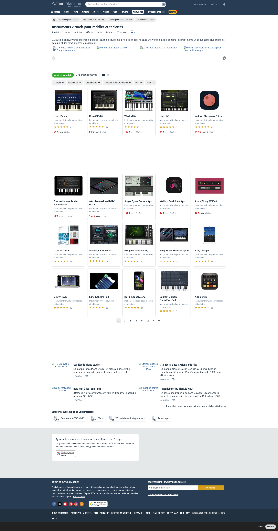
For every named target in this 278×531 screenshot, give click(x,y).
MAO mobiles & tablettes (93, 20)
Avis (99, 32)
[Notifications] (224, 4)
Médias (90, 32)
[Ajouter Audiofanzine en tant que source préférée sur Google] (66, 453)
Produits (56, 32)
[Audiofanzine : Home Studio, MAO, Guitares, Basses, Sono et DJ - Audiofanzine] (66, 4)
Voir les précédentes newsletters (163, 494)
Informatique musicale (68, 20)
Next (224, 58)
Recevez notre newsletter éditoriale (167, 482)
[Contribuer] (132, 32)
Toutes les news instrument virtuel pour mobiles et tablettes (196, 406)
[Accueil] (54, 19)
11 (148, 320)
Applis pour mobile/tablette (120, 20)
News (67, 32)
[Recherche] (164, 4)
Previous (53, 58)
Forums (110, 32)
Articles (78, 32)
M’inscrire (210, 488)
